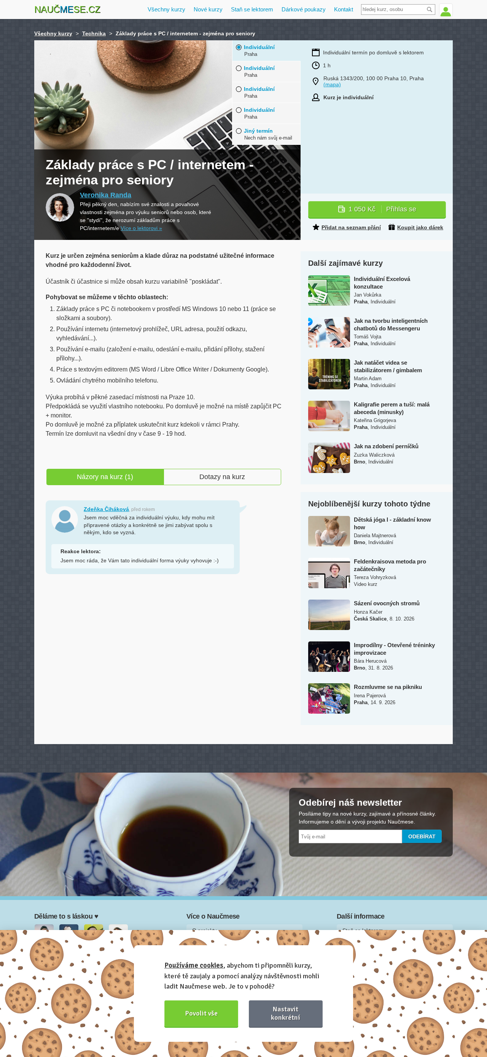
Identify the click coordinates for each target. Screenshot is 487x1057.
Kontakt (343, 9)
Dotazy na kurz (222, 477)
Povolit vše (201, 1013)
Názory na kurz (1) (105, 477)
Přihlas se (382, 209)
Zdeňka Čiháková (106, 509)
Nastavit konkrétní (285, 1013)
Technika (94, 33)
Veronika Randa (105, 195)
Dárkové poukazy (304, 9)
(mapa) (332, 84)
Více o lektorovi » (141, 228)
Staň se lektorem (252, 9)
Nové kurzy (208, 9)
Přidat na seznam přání (351, 227)
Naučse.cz (67, 9)
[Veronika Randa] (60, 207)
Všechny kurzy (166, 9)
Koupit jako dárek (420, 227)
